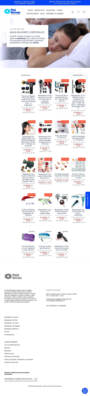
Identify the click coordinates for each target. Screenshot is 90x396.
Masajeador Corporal (11, 317)
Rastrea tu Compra (54, 14)
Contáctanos (33, 14)
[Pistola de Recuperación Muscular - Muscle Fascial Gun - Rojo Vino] (60, 111)
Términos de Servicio (11, 362)
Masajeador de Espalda (12, 326)
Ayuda (59, 10)
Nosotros (50, 10)
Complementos (9, 334)
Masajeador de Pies (10, 320)
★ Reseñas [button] (88, 200)
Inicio (30, 10)
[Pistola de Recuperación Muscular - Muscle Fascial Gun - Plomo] (63, 111)
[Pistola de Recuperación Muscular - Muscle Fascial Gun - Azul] (66, 111)
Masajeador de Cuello (11, 323)
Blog (42, 14)
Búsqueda (7, 350)
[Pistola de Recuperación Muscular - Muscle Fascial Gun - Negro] (57, 111)
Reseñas (7, 348)
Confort (7, 332)
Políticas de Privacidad (11, 356)
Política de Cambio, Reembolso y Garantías (18, 359)
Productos (40, 10)
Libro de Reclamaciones (12, 345)
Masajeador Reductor (11, 329)
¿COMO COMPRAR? (10, 342)
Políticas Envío (9, 353)
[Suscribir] (35, 379)
